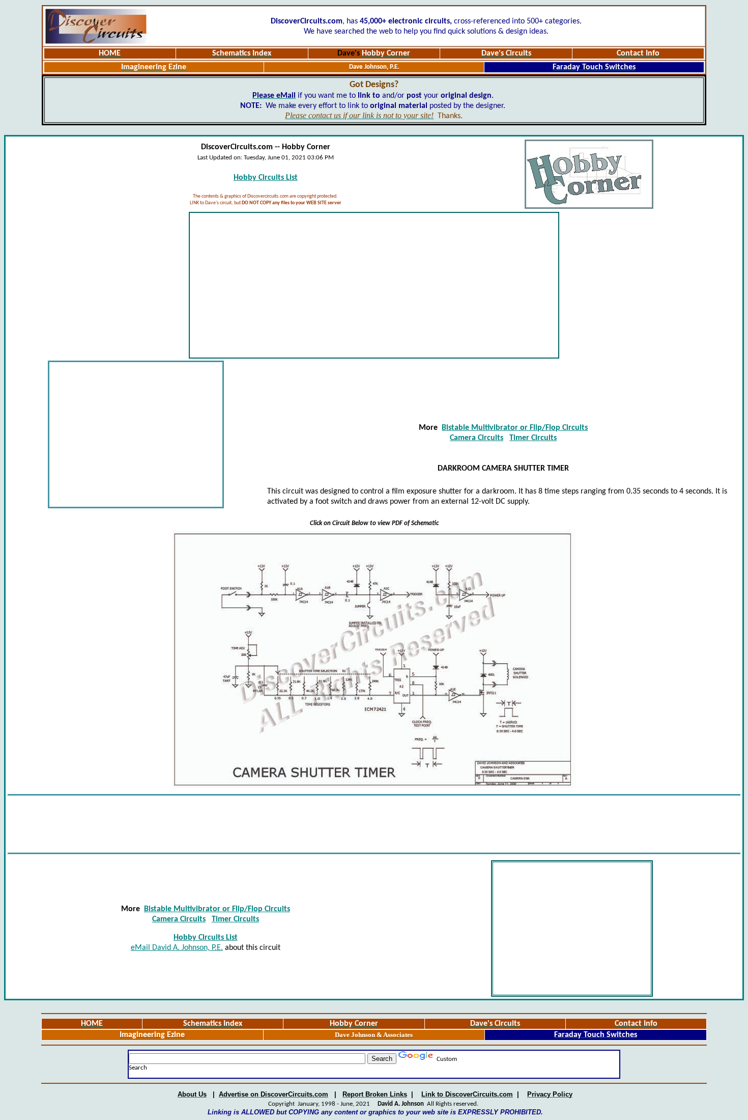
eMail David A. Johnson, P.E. (177, 948)
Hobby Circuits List (266, 178)
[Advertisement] (374, 285)
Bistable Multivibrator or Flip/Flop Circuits (515, 428)
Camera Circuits (476, 438)
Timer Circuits (533, 438)
